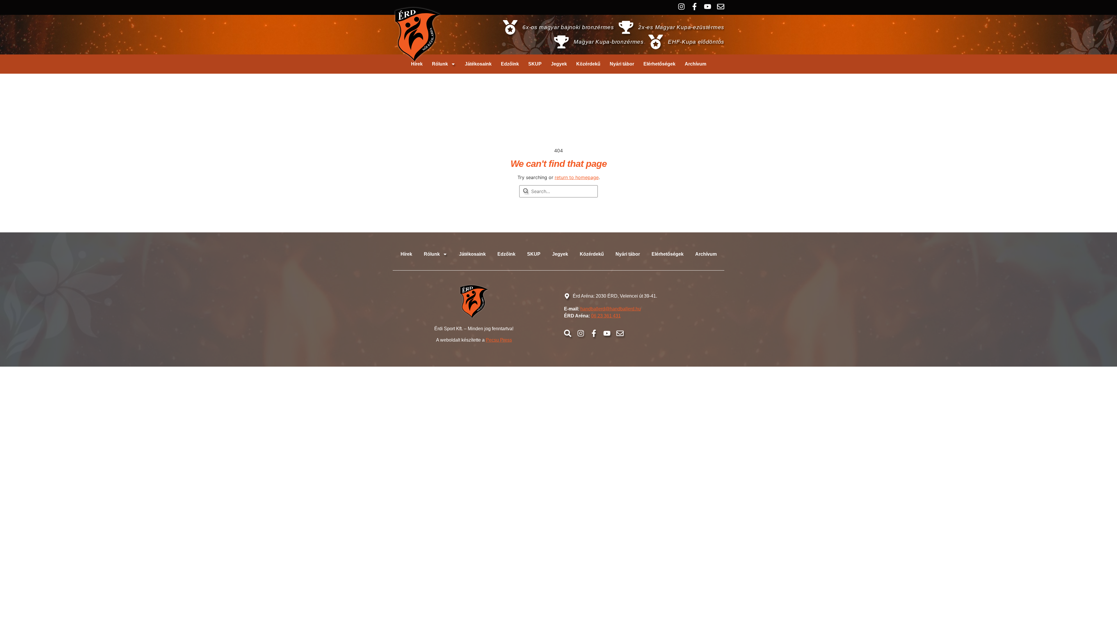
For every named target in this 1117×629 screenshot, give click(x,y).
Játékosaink (478, 63)
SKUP (535, 63)
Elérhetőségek (659, 63)
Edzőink (510, 63)
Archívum (695, 63)
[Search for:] (558, 191)
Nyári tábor (622, 63)
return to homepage (577, 177)
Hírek (417, 63)
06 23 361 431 (606, 315)
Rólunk (440, 63)
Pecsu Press (499, 340)
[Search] (525, 191)
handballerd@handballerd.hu (610, 308)
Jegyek (559, 63)
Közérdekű (588, 63)
